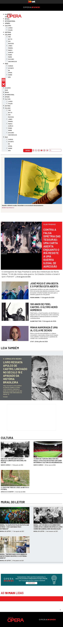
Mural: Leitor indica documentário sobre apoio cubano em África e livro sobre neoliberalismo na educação (48, 527)
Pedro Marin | (35, 297)
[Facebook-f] (33, 150)
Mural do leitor (13, 502)
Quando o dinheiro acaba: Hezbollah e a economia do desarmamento (22, 205)
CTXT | (32, 341)
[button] (3, 82)
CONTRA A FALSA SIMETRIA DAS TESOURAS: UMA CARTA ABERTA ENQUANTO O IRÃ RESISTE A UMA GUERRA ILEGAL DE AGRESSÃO (52, 248)
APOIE (27, 150)
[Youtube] (41, 150)
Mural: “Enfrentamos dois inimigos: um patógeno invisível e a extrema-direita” (13, 556)
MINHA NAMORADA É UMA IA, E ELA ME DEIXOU (44, 329)
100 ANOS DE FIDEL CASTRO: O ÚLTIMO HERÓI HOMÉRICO (44, 307)
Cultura (7, 437)
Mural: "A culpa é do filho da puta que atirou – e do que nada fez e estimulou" (14, 527)
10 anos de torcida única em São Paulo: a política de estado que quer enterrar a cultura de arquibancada (48, 460)
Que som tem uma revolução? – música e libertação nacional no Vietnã (13, 460)
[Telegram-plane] (47, 150)
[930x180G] (31, 585)
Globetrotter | (36, 321)
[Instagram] (39, 150)
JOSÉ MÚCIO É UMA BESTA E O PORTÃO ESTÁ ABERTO (44, 285)
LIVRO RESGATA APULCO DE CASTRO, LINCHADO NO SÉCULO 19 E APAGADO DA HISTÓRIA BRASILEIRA (15, 372)
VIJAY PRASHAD (49, 224)
